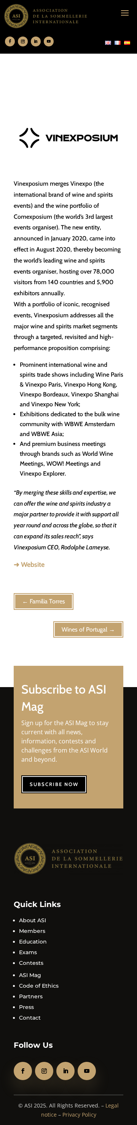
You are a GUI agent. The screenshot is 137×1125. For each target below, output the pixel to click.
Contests (31, 963)
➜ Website (29, 564)
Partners (31, 996)
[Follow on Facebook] (10, 41)
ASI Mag (30, 975)
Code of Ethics (39, 985)
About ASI (32, 920)
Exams (28, 952)
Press (26, 1007)
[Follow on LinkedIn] (36, 41)
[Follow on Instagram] (23, 41)
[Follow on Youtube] (49, 41)
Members (32, 931)
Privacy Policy (79, 1114)
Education (33, 941)
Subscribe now (54, 784)
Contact (30, 1017)
